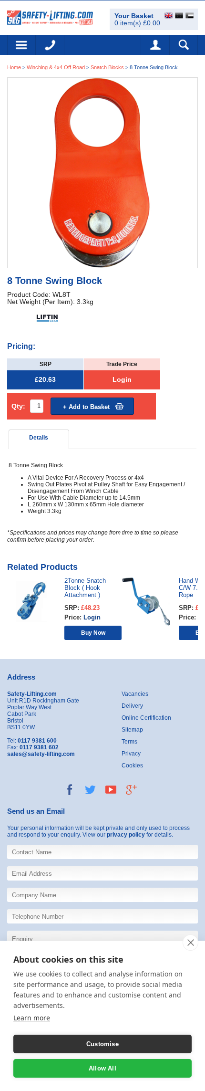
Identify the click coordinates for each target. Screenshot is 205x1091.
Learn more (31, 1017)
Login (122, 379)
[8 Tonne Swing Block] (102, 172)
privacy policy (126, 834)
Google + (131, 790)
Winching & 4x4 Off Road (56, 67)
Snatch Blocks (107, 67)
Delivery (132, 706)
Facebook (69, 790)
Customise (102, 1044)
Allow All (102, 1068)
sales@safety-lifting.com (41, 754)
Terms (129, 741)
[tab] (39, 439)
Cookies (132, 765)
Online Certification (146, 717)
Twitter (90, 790)
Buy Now (93, 632)
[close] (190, 942)
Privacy (131, 753)
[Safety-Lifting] (50, 17)
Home (14, 67)
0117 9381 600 (50, 45)
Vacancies (135, 694)
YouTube (110, 790)
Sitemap (132, 729)
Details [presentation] (38, 437)
